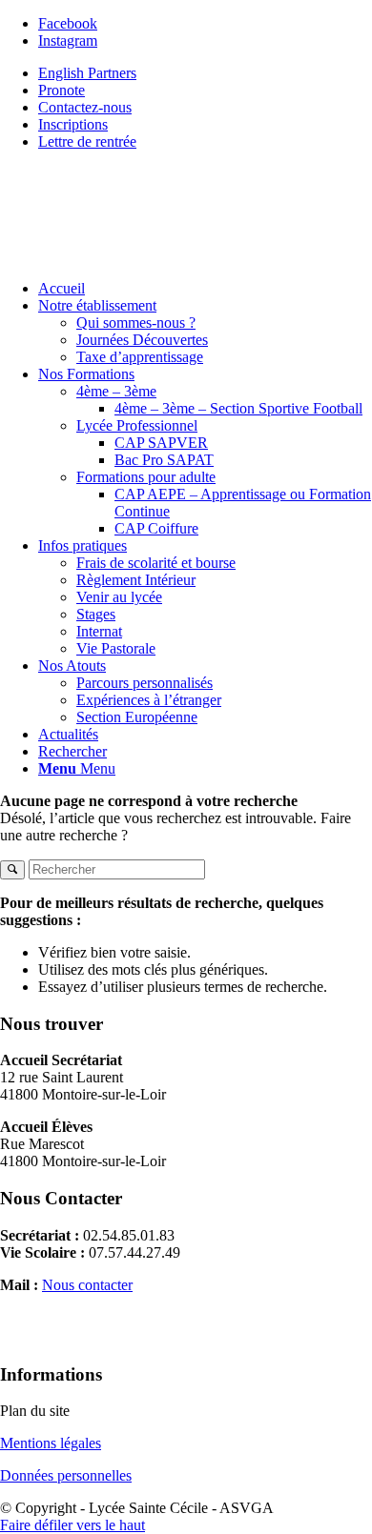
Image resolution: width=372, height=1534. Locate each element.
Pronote (61, 90)
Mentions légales (50, 1443)
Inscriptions (73, 124)
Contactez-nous (85, 107)
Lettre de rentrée (87, 141)
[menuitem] (205, 288)
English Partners (87, 73)
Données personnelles (66, 1475)
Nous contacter (87, 1285)
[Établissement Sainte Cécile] (143, 256)
